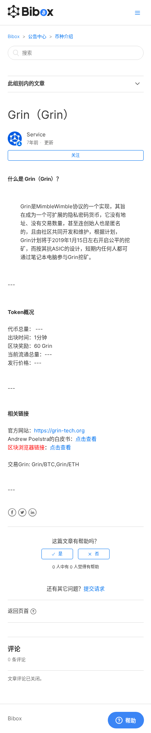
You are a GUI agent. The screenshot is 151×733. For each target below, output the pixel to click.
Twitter (22, 512)
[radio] (57, 554)
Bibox (14, 36)
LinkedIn (32, 512)
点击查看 (86, 439)
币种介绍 (64, 36)
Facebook (12, 512)
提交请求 (94, 588)
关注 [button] (75, 155)
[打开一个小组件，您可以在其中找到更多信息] (125, 720)
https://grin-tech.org (59, 430)
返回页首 (18, 611)
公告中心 (37, 36)
